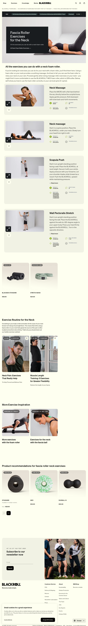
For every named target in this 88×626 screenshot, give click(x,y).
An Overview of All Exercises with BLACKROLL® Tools (52, 14)
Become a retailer (77, 587)
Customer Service (50, 584)
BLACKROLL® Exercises (9, 9)
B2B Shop (76, 584)
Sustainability (62, 587)
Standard (55, 137)
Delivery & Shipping (50, 590)
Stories (36, 3)
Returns (47, 593)
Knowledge (25, 3)
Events (61, 611)
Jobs (60, 605)
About (61, 584)
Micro (54, 103)
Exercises (14, 3)
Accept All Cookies (48, 620)
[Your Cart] (84, 3)
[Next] (9, 513)
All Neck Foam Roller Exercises (19, 48)
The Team (61, 602)
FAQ (46, 587)
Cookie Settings (8, 620)
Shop (4, 3)
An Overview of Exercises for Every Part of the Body (35, 9)
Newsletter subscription (51, 600)
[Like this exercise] (9, 110)
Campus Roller (63, 614)
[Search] (76, 3)
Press (46, 603)
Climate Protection (64, 590)
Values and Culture (64, 599)
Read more (54, 183)
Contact (47, 596)
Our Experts (62, 608)
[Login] (80, 3)
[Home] (45, 3)
